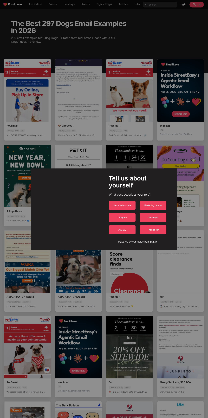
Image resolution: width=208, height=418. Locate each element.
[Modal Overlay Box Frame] (104, 209)
